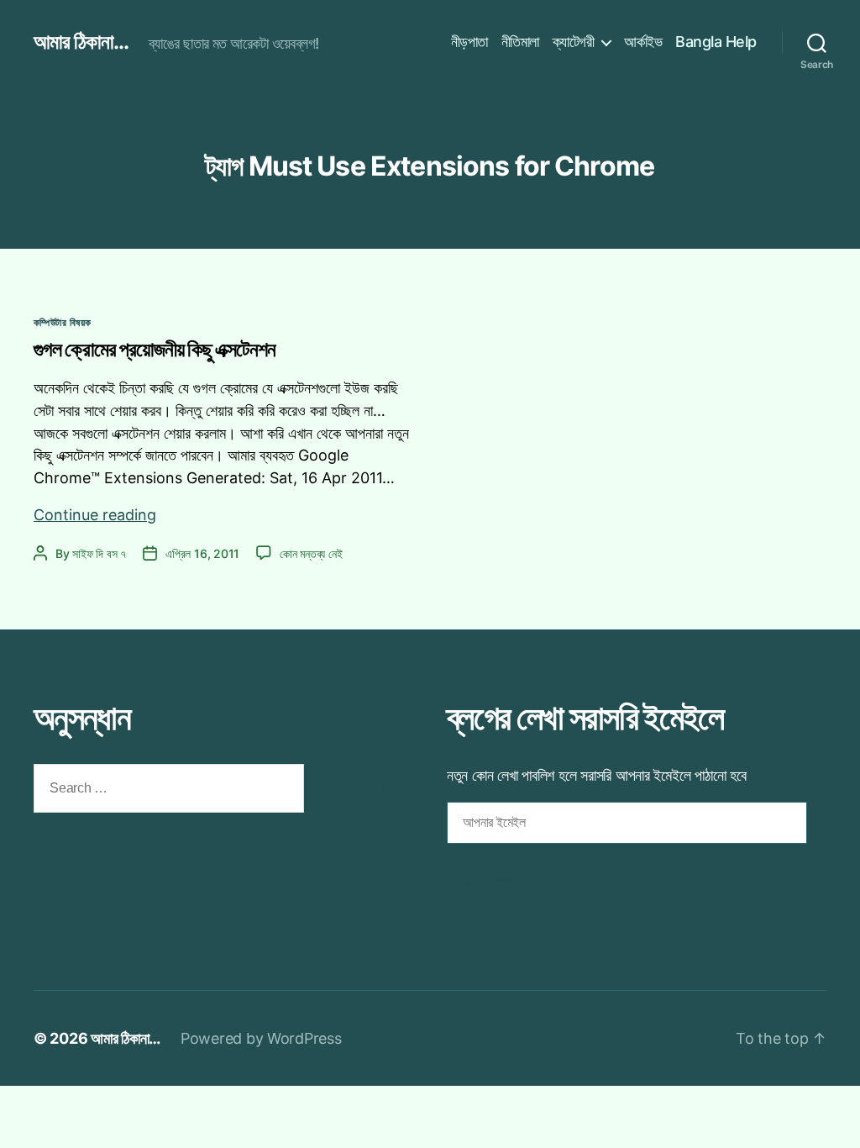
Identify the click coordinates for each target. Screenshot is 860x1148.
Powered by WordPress (261, 1038)
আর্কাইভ (643, 41)
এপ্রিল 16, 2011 (202, 553)
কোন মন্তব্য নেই (311, 553)
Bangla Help (716, 41)
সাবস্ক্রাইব (491, 884)
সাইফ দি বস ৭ (99, 553)
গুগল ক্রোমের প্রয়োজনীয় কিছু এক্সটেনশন (154, 349)
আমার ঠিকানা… (125, 1038)
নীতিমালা (520, 41)
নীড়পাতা (469, 41)
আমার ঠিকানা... (81, 42)
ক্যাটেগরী (574, 41)
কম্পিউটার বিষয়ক (62, 322)
